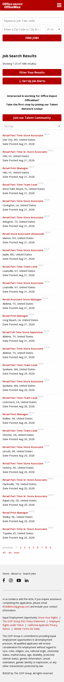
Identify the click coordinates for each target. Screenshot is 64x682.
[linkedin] (27, 580)
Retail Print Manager (15, 168)
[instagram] (11, 580)
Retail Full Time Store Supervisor (23, 332)
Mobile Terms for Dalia (27, 628)
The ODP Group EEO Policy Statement (24, 621)
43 (4, 552)
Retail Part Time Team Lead (20, 184)
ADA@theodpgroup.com (16, 606)
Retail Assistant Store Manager (22, 299)
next (16, 552)
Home (6, 573)
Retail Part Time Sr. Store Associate (25, 151)
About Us (16, 573)
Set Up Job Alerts (33, 81)
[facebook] (4, 580)
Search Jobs (29, 573)
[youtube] (19, 580)
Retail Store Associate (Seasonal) (23, 233)
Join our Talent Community (32, 118)
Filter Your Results (32, 72)
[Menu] (59, 6)
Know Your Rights (48, 617)
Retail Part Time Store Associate (23, 135)
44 (9, 552)
